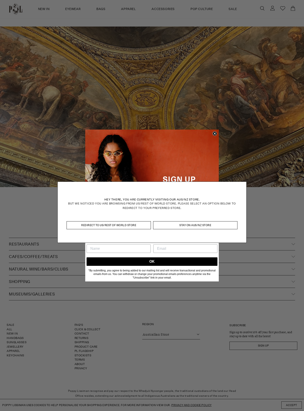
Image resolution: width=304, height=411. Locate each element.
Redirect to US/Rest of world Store (108, 225)
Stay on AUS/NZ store (195, 225)
